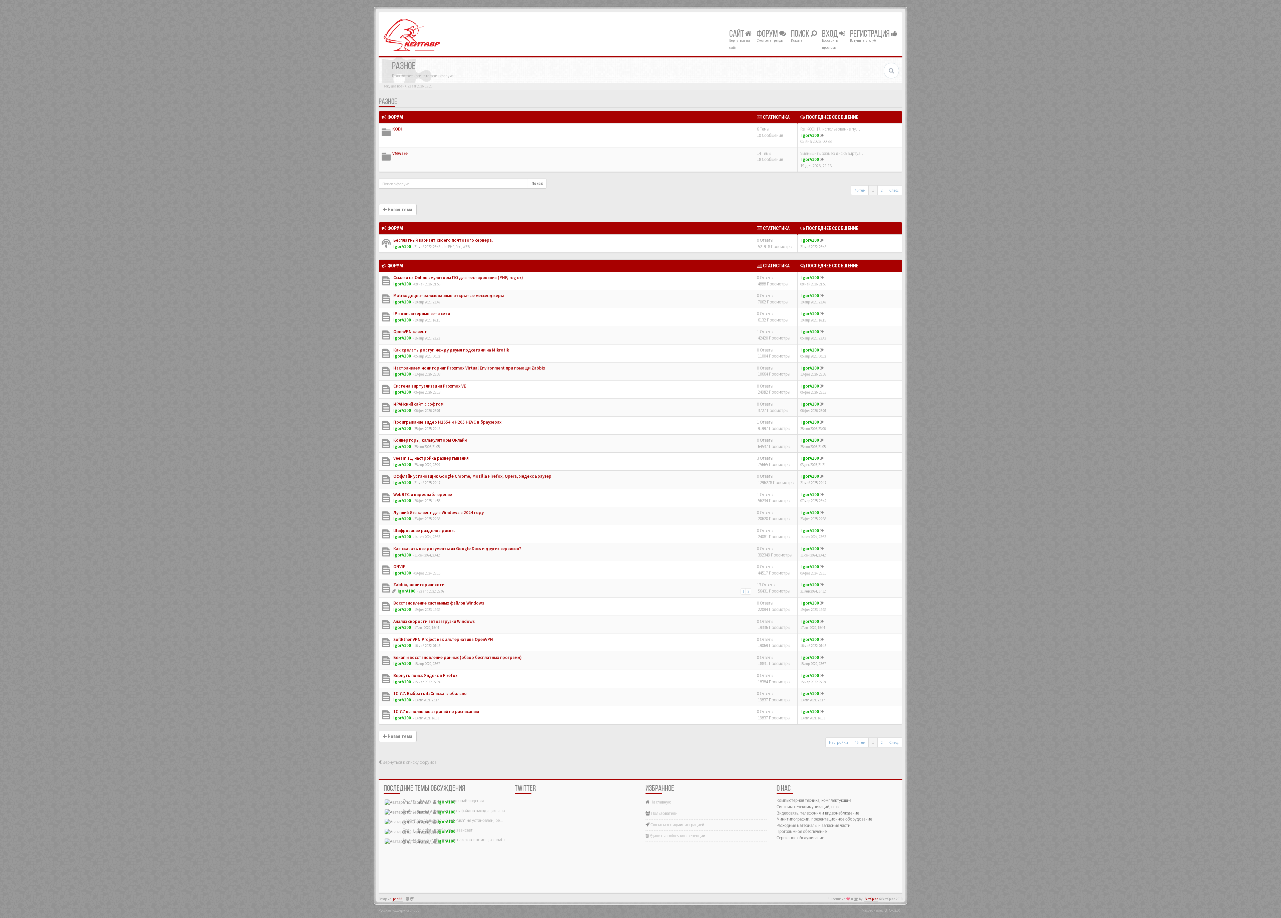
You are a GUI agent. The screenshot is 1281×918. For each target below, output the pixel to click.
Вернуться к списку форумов (409, 762)
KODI (397, 129)
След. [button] (894, 190)
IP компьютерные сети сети (421, 313)
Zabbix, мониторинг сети (418, 585)
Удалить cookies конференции (677, 836)
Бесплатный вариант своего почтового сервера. (442, 240)
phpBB (397, 899)
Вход (830, 34)
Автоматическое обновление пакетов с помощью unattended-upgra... (466, 840)
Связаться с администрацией (677, 825)
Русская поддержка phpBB (399, 910)
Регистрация (870, 34)
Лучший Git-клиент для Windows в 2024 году (438, 512)
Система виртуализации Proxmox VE (429, 386)
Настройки (838, 742)
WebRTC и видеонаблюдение (422, 494)
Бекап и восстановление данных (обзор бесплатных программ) (457, 657)
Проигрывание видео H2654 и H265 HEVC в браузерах (446, 422)
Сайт (737, 34)
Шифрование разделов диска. (423, 530)
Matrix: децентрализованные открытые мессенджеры (448, 295)
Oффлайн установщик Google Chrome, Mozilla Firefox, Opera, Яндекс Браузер (471, 476)
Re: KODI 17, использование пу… (830, 129)
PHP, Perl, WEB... (460, 246)
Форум (768, 34)
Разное (388, 102)
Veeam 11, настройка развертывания (430, 458)
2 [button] (882, 190)
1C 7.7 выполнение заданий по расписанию (435, 711)
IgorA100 (810, 135)
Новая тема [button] (399, 209)
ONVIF (398, 566)
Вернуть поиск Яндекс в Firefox (424, 675)
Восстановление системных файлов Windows (438, 603)
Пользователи (664, 813)
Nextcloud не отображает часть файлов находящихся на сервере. (462, 811)
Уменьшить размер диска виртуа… (832, 153)
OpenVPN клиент (409, 331)
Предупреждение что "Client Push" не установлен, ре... (453, 820)
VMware (400, 153)
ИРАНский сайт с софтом (417, 404)
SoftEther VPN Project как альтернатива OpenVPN (442, 639)
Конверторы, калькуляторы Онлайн (429, 440)
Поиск (801, 34)
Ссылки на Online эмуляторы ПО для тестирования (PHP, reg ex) (457, 277)
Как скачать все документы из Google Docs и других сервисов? (456, 548)
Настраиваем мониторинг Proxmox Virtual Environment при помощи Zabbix (468, 368)
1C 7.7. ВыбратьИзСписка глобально (429, 693)
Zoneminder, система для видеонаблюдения (443, 801)
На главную (660, 802)
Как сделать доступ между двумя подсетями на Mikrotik (450, 350)
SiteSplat (871, 899)
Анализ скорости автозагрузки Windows (433, 621)
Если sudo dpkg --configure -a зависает (438, 830)
